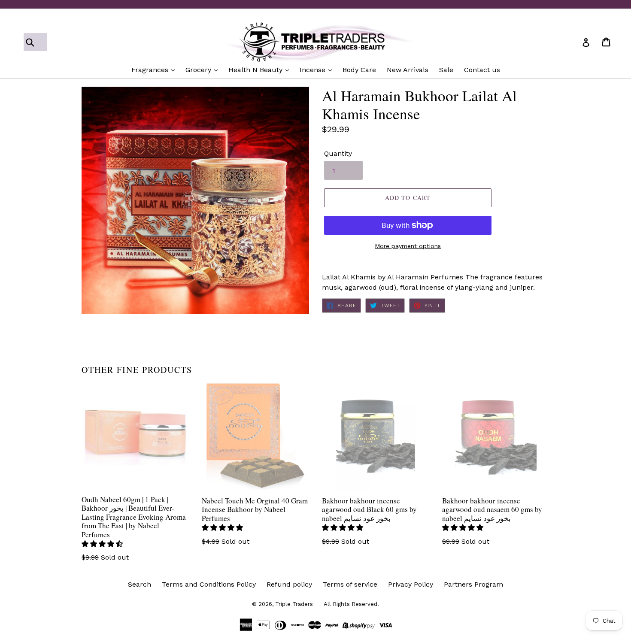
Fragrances (150, 70)
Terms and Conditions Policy (209, 584)
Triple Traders (294, 604)
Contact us (482, 70)
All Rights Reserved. (351, 604)
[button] (103, 544)
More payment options (408, 245)
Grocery (199, 70)
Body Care (359, 70)
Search (139, 584)
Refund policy (289, 584)
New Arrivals (407, 70)
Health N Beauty (256, 70)
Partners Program (473, 584)
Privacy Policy (410, 584)
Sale (446, 70)
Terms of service (350, 584)
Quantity (338, 153)
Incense (314, 70)
